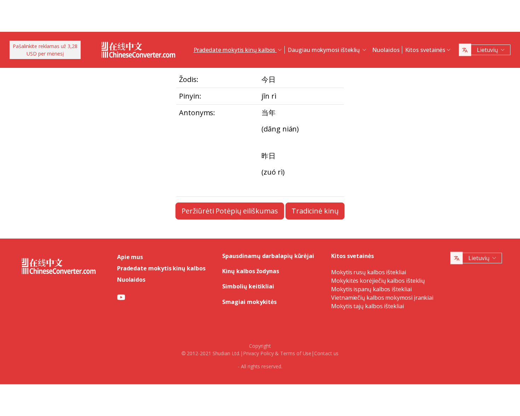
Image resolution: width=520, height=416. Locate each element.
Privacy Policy (258, 353)
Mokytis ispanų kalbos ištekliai (371, 289)
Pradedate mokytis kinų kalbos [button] (235, 50)
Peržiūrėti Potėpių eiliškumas (229, 211)
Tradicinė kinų (315, 211)
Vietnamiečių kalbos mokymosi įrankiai (382, 297)
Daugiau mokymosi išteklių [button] (324, 50)
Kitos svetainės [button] (425, 50)
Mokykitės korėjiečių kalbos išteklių (378, 281)
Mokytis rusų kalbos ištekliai (368, 272)
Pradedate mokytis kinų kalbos (161, 268)
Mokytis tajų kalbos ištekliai (367, 306)
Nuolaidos (385, 50)
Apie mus (130, 257)
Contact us (326, 353)
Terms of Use (295, 353)
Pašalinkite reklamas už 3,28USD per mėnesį (45, 50)
